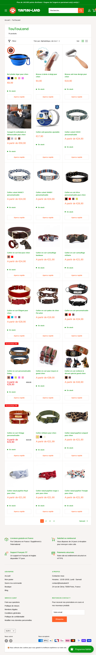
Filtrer (14, 41)
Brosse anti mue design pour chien (76, 75)
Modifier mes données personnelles (18, 620)
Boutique (8, 587)
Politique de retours (12, 606)
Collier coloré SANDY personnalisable (44, 193)
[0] (94, 10)
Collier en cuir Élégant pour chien (17, 312)
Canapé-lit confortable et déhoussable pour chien (16, 133)
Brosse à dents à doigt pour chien (46, 75)
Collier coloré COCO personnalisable (72, 133)
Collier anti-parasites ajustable (47, 132)
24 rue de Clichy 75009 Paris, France (66, 587)
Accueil (7, 20)
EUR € (8, 631)
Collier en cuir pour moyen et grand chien (47, 372)
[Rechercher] (81, 10)
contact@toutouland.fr (60, 583)
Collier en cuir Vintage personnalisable (15, 434)
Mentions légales (11, 609)
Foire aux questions (12, 602)
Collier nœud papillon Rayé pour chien (17, 492)
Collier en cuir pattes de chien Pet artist (47, 312)
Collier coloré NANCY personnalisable (15, 193)
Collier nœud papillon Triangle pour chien (76, 492)
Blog (6, 590)
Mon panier (9, 579)
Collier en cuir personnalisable (76, 310)
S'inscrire (59, 619)
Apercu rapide (19, 97)
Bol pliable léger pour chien (17, 74)
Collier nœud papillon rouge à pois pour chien (47, 492)
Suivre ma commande (13, 583)
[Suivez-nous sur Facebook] (6, 640)
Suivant (82, 521)
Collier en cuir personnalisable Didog (19, 372)
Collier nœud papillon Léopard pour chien (76, 434)
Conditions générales (13, 613)
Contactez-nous (58, 576)
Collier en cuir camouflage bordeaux (46, 254)
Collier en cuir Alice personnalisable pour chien (75, 193)
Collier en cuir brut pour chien (18, 253)
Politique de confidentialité (14, 617)
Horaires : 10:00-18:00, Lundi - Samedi (66, 579)
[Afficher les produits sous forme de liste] (87, 41)
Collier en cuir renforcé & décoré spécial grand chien (75, 372)
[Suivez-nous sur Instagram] (10, 640)
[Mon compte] (89, 10)
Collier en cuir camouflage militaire (75, 254)
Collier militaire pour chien (46, 433)
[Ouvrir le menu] (6, 10)
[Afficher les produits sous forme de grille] (83, 41)
